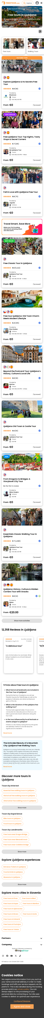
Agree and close (22, 1006)
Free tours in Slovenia (16, 9)
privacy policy (23, 989)
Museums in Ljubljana (12, 877)
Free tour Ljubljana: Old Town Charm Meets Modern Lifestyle (21, 317)
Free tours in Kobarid (12, 919)
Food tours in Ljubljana (12, 824)
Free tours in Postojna (12, 924)
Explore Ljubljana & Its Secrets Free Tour (20, 83)
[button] (13, 45)
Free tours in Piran (11, 898)
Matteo (12, 384)
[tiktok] (20, 956)
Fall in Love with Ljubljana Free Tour (20, 192)
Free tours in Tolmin (11, 929)
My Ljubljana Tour (15, 150)
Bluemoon (12, 95)
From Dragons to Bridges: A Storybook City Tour (16, 480)
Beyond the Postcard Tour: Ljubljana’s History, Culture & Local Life (22, 372)
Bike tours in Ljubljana (12, 818)
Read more (7, 733)
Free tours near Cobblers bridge (16, 845)
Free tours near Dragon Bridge (15, 834)
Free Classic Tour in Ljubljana (17, 263)
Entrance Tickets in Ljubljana (15, 867)
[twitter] (16, 956)
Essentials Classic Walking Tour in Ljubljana (20, 535)
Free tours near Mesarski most (15, 839)
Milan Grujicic (14, 492)
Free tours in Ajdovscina (13, 909)
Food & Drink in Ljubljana (13, 872)
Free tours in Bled (29, 898)
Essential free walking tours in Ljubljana (19, 790)
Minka (11, 602)
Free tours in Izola (30, 914)
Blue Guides (13, 329)
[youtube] (11, 956)
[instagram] (3, 956)
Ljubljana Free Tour (15, 274)
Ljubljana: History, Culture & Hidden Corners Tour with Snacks (20, 590)
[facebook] (7, 956)
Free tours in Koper (11, 903)
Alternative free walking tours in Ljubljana (20, 801)
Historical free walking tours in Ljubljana (19, 796)
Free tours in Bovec (11, 914)
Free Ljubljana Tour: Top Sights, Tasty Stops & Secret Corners (21, 138)
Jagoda (12, 203)
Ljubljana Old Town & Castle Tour (19, 426)
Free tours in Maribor (31, 903)
